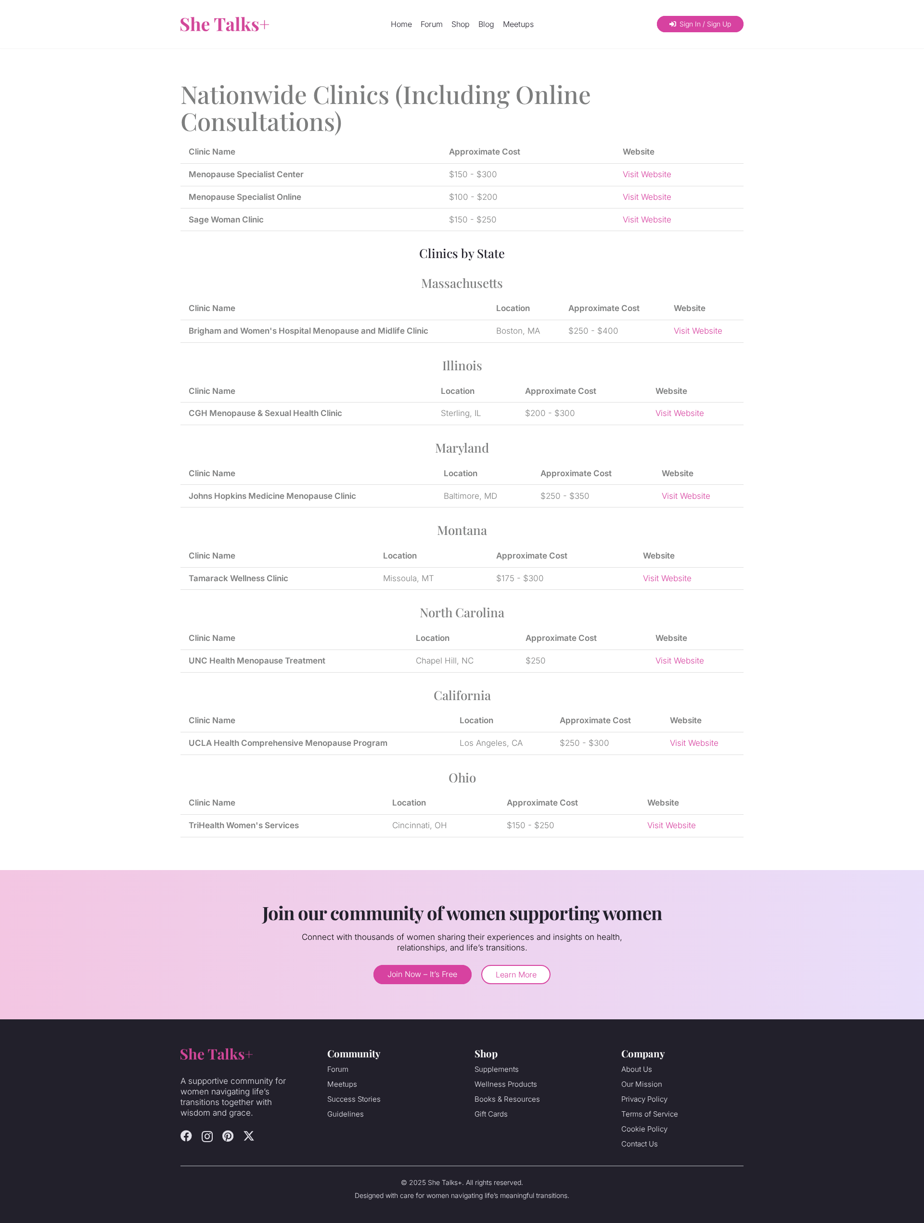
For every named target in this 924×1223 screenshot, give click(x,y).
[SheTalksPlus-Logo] (224, 24)
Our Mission (641, 1084)
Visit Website (647, 174)
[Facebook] (186, 1136)
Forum (337, 1069)
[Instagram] (207, 1136)
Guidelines (345, 1114)
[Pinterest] (227, 1136)
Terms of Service (649, 1114)
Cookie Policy (644, 1128)
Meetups (342, 1084)
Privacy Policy (644, 1099)
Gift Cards (491, 1114)
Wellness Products (506, 1084)
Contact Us (639, 1143)
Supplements (497, 1069)
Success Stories (354, 1099)
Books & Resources (507, 1099)
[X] (249, 1136)
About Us (636, 1069)
